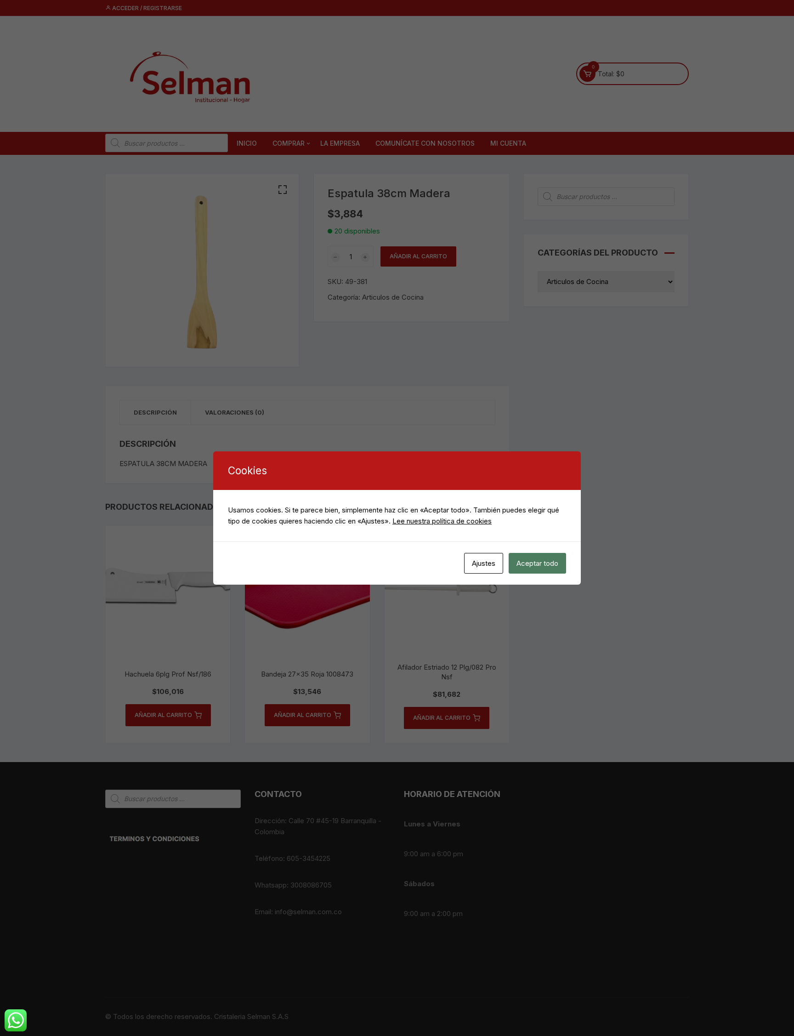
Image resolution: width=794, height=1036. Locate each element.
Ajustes (483, 563)
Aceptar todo (537, 563)
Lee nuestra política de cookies (442, 521)
